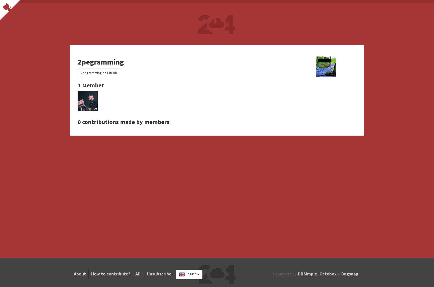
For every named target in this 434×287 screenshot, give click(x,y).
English (191, 274)
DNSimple (307, 274)
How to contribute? (110, 274)
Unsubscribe (159, 274)
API (138, 274)
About (80, 274)
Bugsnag (349, 274)
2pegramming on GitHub (99, 73)
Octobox (328, 274)
